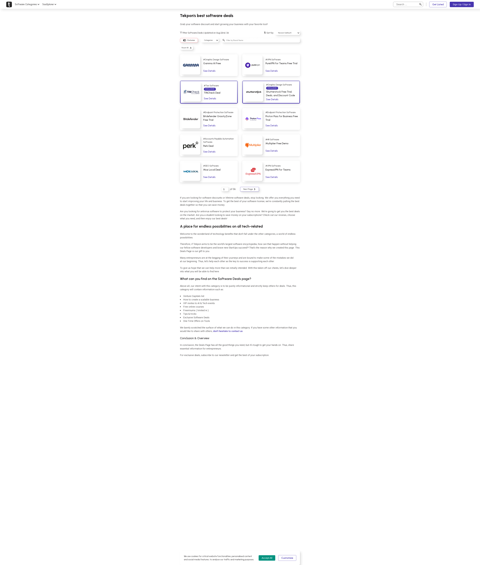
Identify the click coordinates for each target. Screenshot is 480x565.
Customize (287, 557)
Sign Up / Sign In (462, 4)
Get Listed (438, 4)
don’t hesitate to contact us (228, 331)
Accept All (267, 558)
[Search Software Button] (420, 4)
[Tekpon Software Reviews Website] (9, 4)
